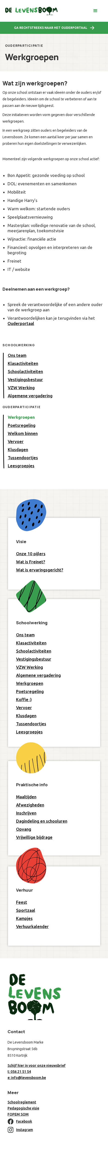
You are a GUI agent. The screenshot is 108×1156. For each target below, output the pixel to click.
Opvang (23, 829)
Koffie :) (24, 699)
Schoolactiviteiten (25, 371)
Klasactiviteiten (23, 363)
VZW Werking (21, 387)
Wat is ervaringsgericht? (39, 569)
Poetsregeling (21, 425)
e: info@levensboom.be (27, 1077)
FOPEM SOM (18, 1114)
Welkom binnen (23, 433)
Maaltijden (26, 796)
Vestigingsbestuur (25, 379)
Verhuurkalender (32, 926)
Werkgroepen (21, 417)
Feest (21, 902)
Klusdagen (18, 449)
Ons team (17, 355)
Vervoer (16, 441)
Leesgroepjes (21, 465)
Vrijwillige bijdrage (34, 837)
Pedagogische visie (23, 1108)
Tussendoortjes (23, 457)
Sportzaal (25, 910)
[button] (95, 10)
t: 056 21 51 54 (19, 1071)
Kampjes (24, 918)
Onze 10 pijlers (30, 553)
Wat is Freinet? (30, 561)
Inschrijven (26, 813)
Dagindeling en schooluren (41, 821)
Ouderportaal (21, 323)
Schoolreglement (22, 1102)
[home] (31, 11)
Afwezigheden (30, 804)
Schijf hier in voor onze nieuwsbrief (37, 1065)
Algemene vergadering (30, 395)
